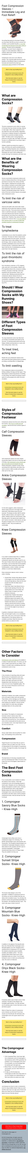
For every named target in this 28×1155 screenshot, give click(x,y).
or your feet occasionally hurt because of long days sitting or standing (14, 45)
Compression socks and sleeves (10, 660)
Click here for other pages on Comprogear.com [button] (9, 1132)
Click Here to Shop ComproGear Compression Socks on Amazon (14, 1127)
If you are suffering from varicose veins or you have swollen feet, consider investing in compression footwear (14, 220)
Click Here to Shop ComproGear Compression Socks (14, 86)
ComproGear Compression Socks (13, 73)
